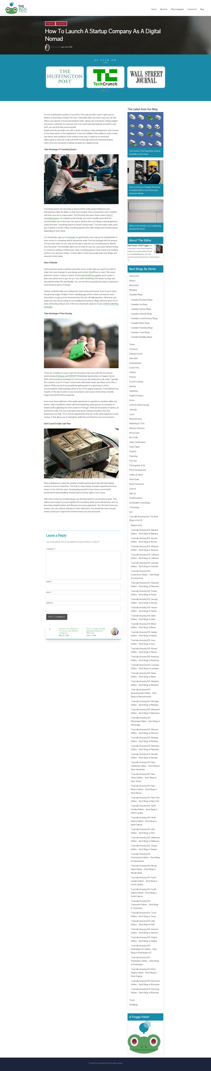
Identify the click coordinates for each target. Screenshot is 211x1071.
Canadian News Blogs (140, 323)
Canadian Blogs (135, 294)
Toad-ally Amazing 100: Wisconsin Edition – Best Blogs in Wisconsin (145, 983)
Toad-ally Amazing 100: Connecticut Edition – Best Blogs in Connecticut (145, 575)
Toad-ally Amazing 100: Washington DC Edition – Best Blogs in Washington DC (144, 949)
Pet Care (133, 460)
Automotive (134, 276)
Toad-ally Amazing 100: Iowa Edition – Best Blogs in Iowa (143, 642)
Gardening (133, 391)
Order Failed (134, 446)
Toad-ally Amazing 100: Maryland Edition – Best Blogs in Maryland (145, 683)
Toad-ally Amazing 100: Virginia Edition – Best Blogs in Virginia (144, 939)
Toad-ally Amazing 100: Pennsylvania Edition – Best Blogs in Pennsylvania (145, 858)
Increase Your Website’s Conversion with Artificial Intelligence (68, 630)
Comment (51, 549)
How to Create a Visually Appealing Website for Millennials (95, 630)
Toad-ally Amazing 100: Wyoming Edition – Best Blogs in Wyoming (145, 991)
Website (49, 603)
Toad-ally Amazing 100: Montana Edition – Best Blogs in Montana (144, 739)
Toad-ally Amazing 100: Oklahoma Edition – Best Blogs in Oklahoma (145, 839)
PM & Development (137, 470)
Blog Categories (177, 9)
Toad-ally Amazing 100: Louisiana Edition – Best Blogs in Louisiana (145, 667)
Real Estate (134, 479)
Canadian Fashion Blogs (141, 309)
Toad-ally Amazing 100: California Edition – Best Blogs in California (145, 556)
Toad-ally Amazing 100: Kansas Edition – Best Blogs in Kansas (144, 650)
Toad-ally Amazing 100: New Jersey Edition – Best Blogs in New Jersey (143, 778)
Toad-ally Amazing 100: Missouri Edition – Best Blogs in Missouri (144, 731)
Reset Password (136, 484)
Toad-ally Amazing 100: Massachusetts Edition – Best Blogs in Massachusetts (144, 693)
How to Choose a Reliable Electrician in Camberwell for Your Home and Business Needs (144, 190)
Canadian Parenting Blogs (142, 327)
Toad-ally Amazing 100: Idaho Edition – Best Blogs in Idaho (143, 617)
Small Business (135, 498)
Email (49, 592)
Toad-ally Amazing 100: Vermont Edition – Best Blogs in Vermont (144, 931)
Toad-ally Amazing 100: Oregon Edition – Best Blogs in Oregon (144, 847)
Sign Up (132, 493)
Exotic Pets (134, 367)
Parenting (133, 456)
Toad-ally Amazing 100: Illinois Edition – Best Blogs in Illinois (143, 625)
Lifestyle (133, 409)
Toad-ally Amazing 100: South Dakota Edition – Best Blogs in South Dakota (144, 893)
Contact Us (192, 9)
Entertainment (135, 363)
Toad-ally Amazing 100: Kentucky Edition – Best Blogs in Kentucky (145, 658)
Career (132, 344)
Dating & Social (135, 353)
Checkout (133, 349)
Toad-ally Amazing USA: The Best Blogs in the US (143, 518)
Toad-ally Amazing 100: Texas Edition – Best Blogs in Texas (143, 914)
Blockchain (134, 285)
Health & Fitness (136, 395)
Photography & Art (137, 465)
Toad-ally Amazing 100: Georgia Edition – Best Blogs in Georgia (144, 601)
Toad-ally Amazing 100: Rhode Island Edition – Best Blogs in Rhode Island (144, 869)
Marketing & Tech (137, 423)
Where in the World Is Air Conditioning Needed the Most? (145, 227)
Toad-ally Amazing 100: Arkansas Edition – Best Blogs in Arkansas (145, 548)
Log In (132, 414)
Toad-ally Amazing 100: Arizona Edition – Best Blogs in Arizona (144, 540)
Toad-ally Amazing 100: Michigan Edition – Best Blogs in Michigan (145, 703)
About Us (163, 9)
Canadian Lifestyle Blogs (141, 313)
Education (133, 358)
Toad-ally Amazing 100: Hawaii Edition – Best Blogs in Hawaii (144, 609)
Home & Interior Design (139, 405)
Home (153, 9)
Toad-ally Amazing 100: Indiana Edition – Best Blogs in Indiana (144, 634)
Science (132, 488)
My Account (134, 432)
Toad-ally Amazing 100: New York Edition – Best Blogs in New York (145, 799)
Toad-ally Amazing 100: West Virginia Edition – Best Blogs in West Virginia (144, 973)
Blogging (133, 290)
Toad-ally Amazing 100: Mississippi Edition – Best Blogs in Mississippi (145, 721)
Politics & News (136, 474)
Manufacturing (135, 418)
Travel (132, 1000)
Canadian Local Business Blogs (144, 318)
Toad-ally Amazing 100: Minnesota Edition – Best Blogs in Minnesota (145, 711)
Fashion (132, 372)
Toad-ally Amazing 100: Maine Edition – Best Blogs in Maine (143, 675)
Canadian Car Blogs (139, 304)
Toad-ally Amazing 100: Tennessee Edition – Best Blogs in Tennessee (144, 905)
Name (49, 582)
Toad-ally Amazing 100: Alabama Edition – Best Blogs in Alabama (144, 532)
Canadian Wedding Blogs (141, 337)
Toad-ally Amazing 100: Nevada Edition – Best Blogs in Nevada (144, 756)
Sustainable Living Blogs (139, 502)
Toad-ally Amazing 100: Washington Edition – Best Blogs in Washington (145, 961)
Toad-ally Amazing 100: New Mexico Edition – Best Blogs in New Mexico (144, 789)
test (131, 512)
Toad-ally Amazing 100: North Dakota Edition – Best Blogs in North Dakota (144, 821)
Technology (134, 507)
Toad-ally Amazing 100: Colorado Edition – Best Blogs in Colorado (145, 565)
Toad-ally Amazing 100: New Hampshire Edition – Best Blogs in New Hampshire (145, 766)
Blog (202, 9)
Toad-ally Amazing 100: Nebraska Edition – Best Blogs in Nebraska (145, 748)
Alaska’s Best (136, 525)
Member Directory (137, 428)
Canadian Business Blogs (142, 299)
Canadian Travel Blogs (140, 332)
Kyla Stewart (55, 47)
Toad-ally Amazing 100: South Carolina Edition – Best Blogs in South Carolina (144, 881)
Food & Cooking (136, 381)
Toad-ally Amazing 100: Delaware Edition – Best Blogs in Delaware (145, 584)
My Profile (133, 437)
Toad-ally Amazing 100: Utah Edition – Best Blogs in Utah (143, 923)
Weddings (133, 1004)
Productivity (61, 24)
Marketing (50, 24)
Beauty (132, 280)
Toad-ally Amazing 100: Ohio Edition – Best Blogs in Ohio (143, 831)
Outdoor (132, 451)
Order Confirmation (137, 442)
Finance (132, 377)
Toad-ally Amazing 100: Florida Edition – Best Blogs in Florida (144, 593)
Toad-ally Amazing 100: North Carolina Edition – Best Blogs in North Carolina (144, 809)
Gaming (132, 386)
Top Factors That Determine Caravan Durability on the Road (145, 153)
